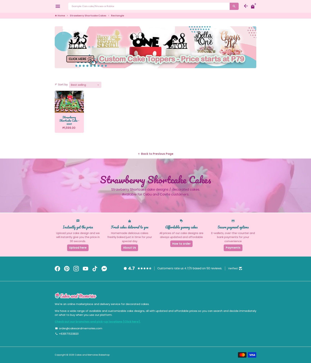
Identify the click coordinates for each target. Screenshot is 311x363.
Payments (233, 248)
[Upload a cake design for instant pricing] (155, 47)
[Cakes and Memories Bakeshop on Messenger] (104, 269)
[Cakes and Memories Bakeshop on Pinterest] (66, 269)
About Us (129, 248)
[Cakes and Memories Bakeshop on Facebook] (57, 269)
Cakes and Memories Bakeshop (92, 354)
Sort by (61, 84)
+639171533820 (67, 334)
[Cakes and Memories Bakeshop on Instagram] (76, 269)
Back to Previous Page (155, 154)
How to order (181, 244)
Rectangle (117, 15)
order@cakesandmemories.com (78, 328)
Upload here (78, 248)
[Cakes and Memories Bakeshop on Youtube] (85, 269)
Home (60, 15)
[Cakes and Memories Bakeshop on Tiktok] (95, 269)
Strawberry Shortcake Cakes (88, 15)
